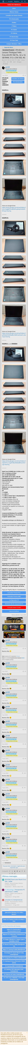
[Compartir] (23, 75)
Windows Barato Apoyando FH (14, 604)
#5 (25, 700)
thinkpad (19, 62)
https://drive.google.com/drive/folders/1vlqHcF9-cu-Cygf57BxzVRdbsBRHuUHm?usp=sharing (14, 462)
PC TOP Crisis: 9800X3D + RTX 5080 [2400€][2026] (14, 978)
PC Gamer (14, 29)
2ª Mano (14, 26)
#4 (25, 686)
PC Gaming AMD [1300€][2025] (14, 966)
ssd (7, 62)
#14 (25, 831)
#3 (25, 671)
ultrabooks (5, 64)
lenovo (23, 60)
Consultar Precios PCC (14, 593)
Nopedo (7, 883)
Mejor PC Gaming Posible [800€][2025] (14, 949)
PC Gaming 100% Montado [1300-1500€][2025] (14, 970)
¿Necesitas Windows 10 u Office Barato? (14, 913)
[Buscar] (24, 1)
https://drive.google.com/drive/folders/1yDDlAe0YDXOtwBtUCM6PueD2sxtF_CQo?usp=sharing (14, 335)
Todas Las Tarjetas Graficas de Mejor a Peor (14, 920)
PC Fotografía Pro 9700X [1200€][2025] (14, 958)
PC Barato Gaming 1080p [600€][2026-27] (14, 945)
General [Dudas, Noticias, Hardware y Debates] (14, 884)
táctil (14, 62)
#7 (25, 729)
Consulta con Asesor (18, 78)
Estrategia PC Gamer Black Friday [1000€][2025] (14, 953)
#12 (25, 802)
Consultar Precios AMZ (14, 596)
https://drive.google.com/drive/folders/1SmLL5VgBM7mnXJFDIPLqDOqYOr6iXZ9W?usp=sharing (14, 209)
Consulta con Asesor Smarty (14, 15)
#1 (25, 75)
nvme (4, 62)
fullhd (18, 60)
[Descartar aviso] (26, 1032)
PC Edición (14, 33)
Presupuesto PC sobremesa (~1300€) (15, 890)
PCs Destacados (14, 19)
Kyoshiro (7, 893)
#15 (25, 846)
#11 (25, 787)
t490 (11, 62)
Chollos (14, 22)
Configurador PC (14, 600)
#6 (25, 715)
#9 (25, 758)
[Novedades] (22, 1)
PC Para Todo (14, 40)
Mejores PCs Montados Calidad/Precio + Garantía (14, 935)
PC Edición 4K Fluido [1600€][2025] (14, 974)
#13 (25, 816)
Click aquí (18, 656)
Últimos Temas (14, 12)
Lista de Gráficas (14, 611)
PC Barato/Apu (14, 37)
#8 (25, 744)
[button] (3, 1)
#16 (25, 860)
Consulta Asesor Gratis (14, 607)
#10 (25, 773)
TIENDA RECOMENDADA (14, 5)
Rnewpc (7, 901)
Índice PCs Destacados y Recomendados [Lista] (14, 930)
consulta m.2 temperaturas (13, 900)
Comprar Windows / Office (14, 44)
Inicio (14, 8)
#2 (25, 648)
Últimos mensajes (9, 876)
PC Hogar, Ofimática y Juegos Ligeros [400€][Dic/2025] (14, 940)
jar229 (5, 60)
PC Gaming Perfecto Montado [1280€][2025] (14, 962)
